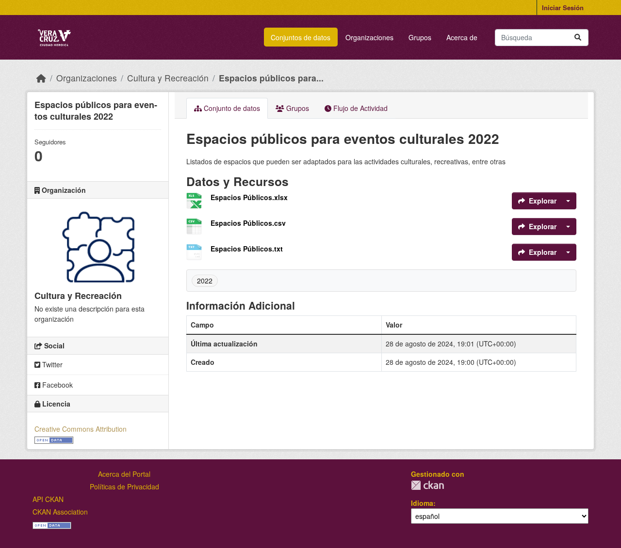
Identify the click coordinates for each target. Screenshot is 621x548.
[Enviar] (578, 37)
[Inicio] (41, 78)
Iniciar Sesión (563, 7)
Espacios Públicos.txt (247, 248)
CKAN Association (60, 512)
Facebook (56, 385)
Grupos (420, 37)
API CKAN (48, 499)
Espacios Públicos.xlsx (249, 197)
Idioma (422, 503)
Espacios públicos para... (271, 78)
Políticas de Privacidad (124, 486)
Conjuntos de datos (300, 37)
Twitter (51, 364)
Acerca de (461, 37)
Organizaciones (369, 37)
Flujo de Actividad (359, 108)
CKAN (427, 485)
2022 (204, 280)
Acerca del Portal (124, 474)
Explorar (542, 200)
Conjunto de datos (231, 108)
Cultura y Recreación (168, 78)
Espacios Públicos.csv (248, 223)
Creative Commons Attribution (80, 429)
